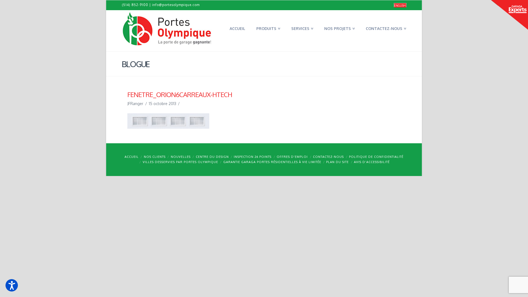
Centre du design (212, 157)
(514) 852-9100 (135, 5)
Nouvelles (181, 157)
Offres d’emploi (292, 157)
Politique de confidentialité (376, 157)
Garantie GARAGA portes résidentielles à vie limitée (272, 162)
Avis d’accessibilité (372, 162)
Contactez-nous (328, 157)
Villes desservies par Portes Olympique (180, 162)
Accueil (132, 157)
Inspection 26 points (252, 157)
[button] (12, 285)
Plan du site (337, 162)
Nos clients (155, 157)
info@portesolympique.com (176, 5)
